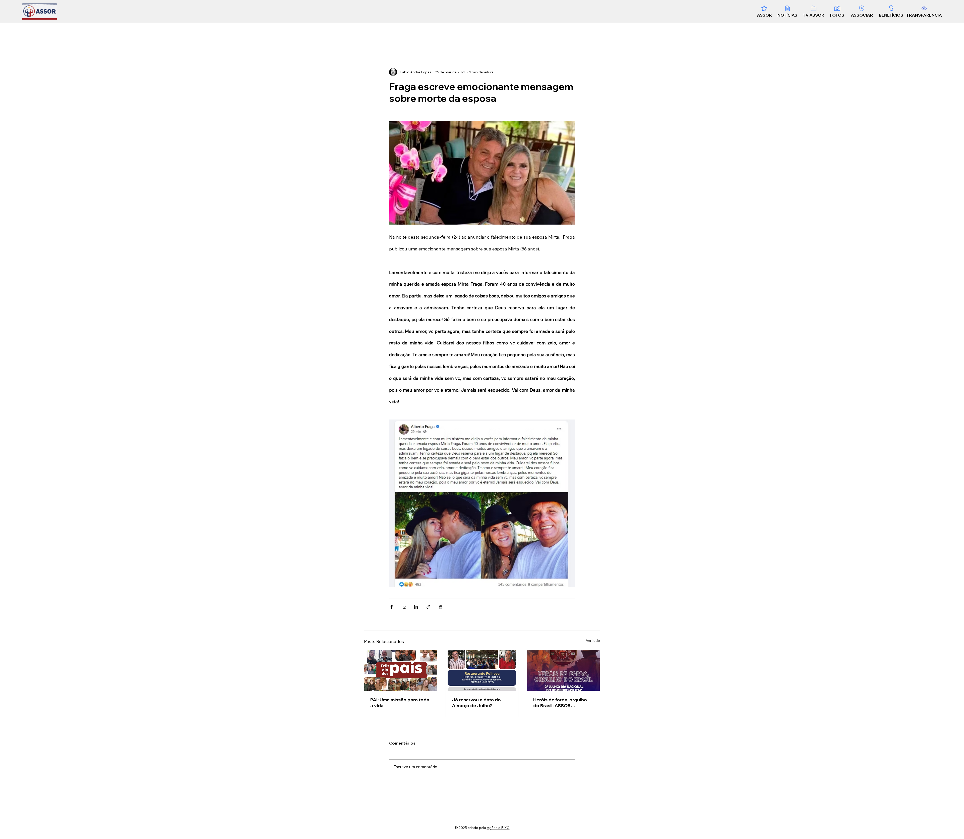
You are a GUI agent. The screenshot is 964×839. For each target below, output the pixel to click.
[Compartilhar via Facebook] (391, 607)
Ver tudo (593, 640)
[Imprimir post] (440, 607)
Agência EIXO (498, 827)
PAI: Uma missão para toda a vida (399, 702)
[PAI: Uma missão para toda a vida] (400, 670)
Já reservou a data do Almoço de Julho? (476, 702)
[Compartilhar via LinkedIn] (416, 607)
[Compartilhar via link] (428, 607)
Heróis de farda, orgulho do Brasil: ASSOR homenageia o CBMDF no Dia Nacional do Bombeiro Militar (561, 702)
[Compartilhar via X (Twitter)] (403, 607)
